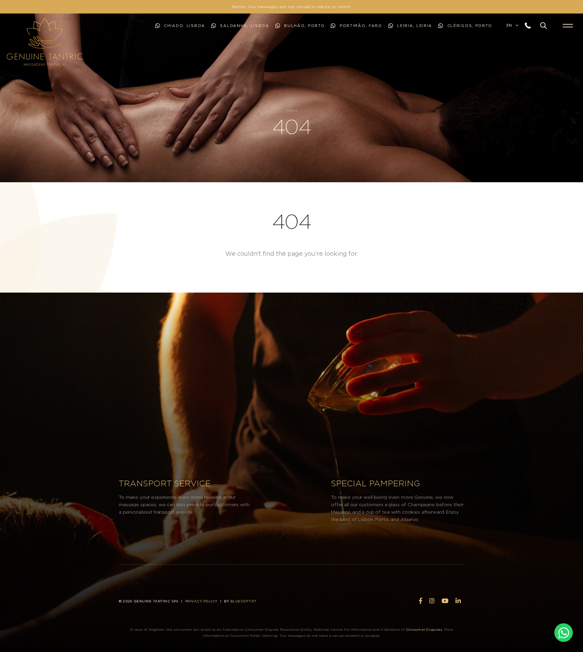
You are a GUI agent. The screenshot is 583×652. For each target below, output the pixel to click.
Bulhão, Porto (304, 26)
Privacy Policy (201, 601)
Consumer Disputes (424, 629)
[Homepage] (15, 42)
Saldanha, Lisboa (244, 26)
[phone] (530, 26)
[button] (543, 25)
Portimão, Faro (360, 26)
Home (291, 110)
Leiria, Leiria (414, 26)
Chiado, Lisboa (183, 26)
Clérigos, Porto (470, 26)
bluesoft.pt (243, 601)
